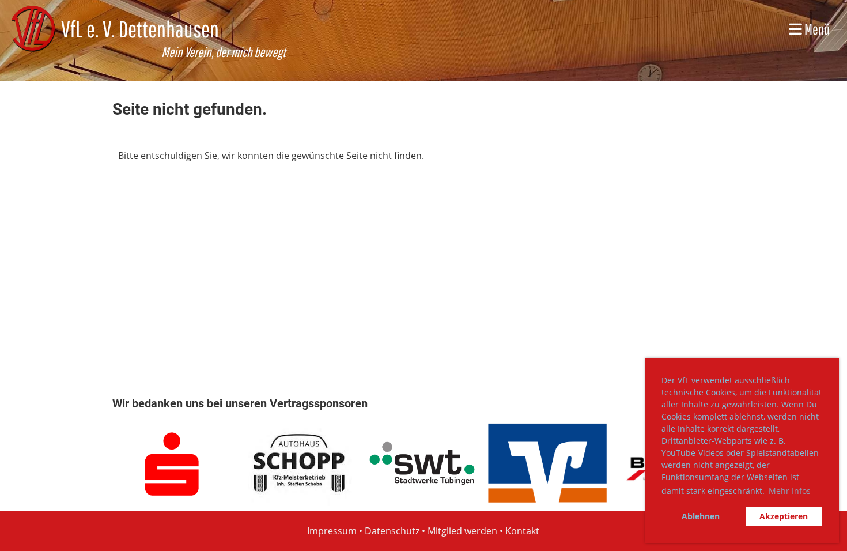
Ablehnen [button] (701, 516)
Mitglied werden (462, 530)
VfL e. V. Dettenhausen (140, 29)
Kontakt (522, 530)
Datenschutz (392, 530)
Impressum (332, 530)
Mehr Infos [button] (790, 490)
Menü (816, 28)
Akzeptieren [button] (783, 516)
